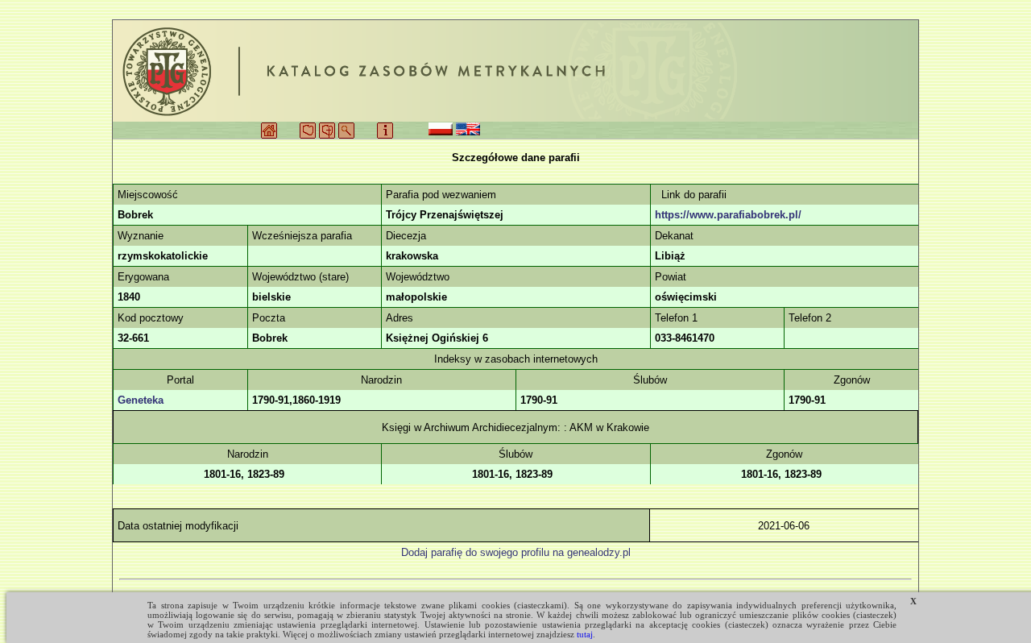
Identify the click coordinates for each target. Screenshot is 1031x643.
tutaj (585, 634)
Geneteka (141, 400)
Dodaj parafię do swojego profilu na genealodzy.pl (516, 552)
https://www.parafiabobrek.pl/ (728, 215)
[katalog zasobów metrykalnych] (515, 71)
